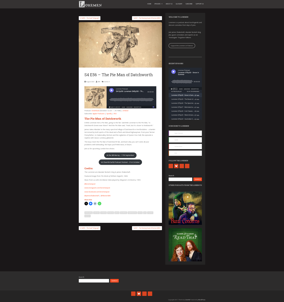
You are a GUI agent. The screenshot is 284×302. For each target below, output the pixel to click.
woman (87, 216)
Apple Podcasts (99, 113)
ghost (117, 213)
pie (145, 213)
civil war (96, 213)
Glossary (179, 4)
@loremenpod (89, 184)
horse (140, 213)
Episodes (157, 4)
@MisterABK (106, 195)
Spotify (109, 113)
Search (171, 176)
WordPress (201, 300)
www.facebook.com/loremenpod (96, 192)
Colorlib (187, 300)
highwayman (132, 213)
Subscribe (189, 4)
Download (95, 110)
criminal (103, 213)
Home (149, 4)
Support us (200, 4)
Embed (125, 110)
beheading (88, 213)
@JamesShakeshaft (91, 195)
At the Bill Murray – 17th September (120, 155)
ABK (99, 82)
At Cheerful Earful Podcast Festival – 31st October (120, 162)
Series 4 (106, 82)
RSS (115, 113)
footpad (110, 213)
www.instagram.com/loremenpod (97, 188)
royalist (150, 213)
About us (169, 4)
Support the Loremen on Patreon (182, 46)
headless (123, 213)
